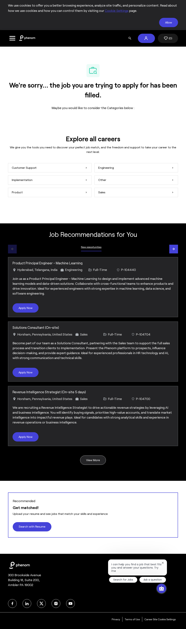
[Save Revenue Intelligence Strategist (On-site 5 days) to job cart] (170, 393)
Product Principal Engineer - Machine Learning (47, 263)
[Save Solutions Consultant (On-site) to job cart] (170, 329)
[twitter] (41, 603)
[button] (146, 38)
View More (93, 460)
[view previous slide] (12, 249)
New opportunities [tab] (91, 247)
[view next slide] (173, 249)
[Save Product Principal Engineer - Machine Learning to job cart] (170, 264)
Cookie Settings (116, 11)
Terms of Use (132, 619)
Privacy (116, 619)
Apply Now (26, 307)
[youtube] (70, 603)
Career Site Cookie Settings (160, 619)
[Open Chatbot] (161, 588)
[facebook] (12, 603)
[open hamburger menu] (12, 38)
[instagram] (56, 603)
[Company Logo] (27, 38)
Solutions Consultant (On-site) (36, 328)
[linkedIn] (27, 603)
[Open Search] (130, 38)
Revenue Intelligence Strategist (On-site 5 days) (49, 392)
